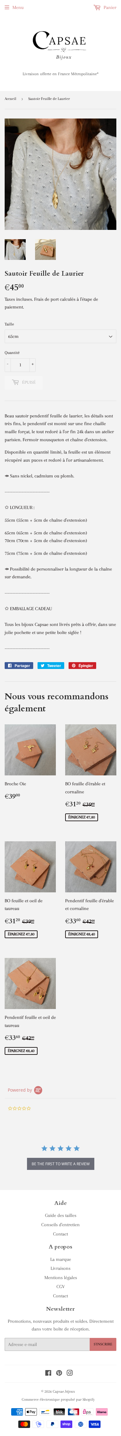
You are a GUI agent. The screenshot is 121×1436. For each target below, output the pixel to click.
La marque (60, 1259)
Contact (60, 1234)
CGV (60, 1286)
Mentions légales (60, 1277)
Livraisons (60, 1268)
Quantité (12, 352)
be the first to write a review (61, 1163)
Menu (18, 7)
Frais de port (46, 299)
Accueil (10, 99)
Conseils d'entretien (60, 1224)
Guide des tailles (60, 1215)
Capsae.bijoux (64, 1391)
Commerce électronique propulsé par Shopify (58, 1399)
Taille (9, 324)
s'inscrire (103, 1344)
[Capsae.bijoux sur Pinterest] (59, 1374)
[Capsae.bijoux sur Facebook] (48, 1374)
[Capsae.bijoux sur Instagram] (70, 1374)
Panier (109, 7)
